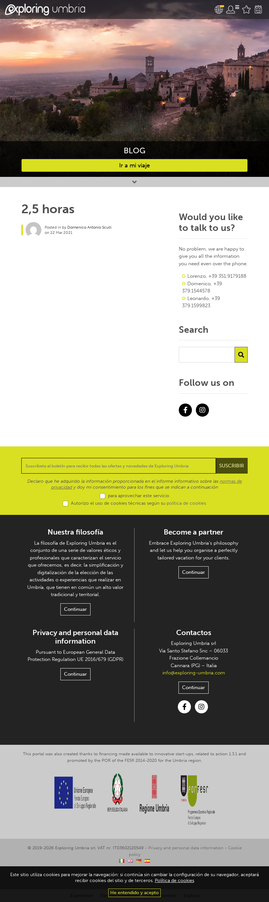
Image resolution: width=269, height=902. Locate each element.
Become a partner (193, 532)
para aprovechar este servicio (138, 495)
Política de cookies (174, 880)
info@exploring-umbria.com (193, 673)
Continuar (75, 609)
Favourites (246, 9)
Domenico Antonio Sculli (89, 227)
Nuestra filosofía (75, 532)
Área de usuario (232, 9)
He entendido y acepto (134, 892)
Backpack (258, 9)
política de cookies (186, 503)
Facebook (185, 410)
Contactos (193, 632)
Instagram (202, 410)
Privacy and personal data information (75, 637)
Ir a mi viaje (134, 165)
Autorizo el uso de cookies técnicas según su (138, 503)
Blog (134, 150)
